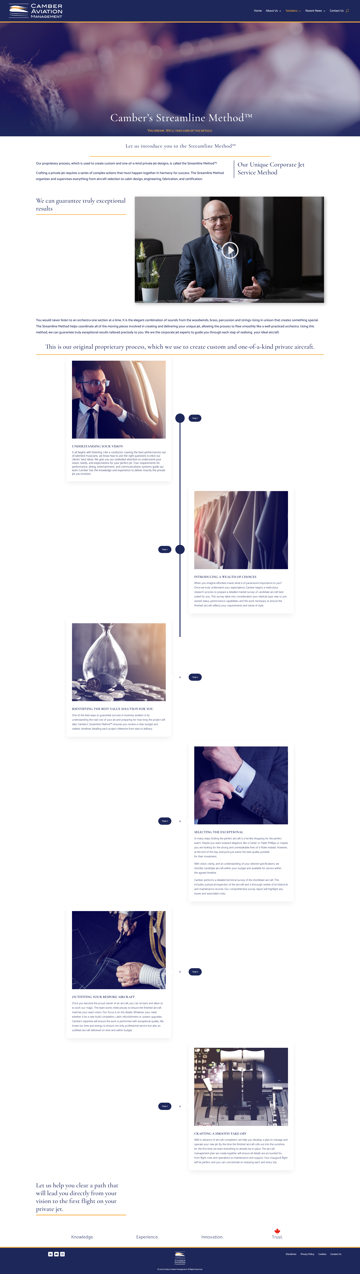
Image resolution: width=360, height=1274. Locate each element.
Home (258, 11)
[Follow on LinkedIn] (50, 1254)
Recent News (313, 11)
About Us (272, 11)
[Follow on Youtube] (56, 1254)
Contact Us (337, 11)
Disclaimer (291, 1254)
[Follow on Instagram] (62, 1254)
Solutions (292, 11)
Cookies (322, 1254)
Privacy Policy (307, 1254)
